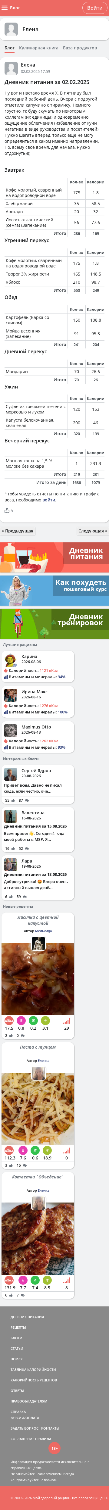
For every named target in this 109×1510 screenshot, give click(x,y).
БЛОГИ (16, 1338)
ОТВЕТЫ (17, 1390)
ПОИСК (17, 1359)
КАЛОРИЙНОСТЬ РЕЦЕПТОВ (34, 1380)
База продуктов (80, 48)
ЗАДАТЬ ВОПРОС (24, 1428)
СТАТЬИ (17, 1348)
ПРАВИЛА (43, 1439)
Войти (95, 8)
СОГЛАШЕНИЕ (22, 1439)
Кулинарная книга (38, 48)
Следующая (91, 531)
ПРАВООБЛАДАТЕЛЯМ (29, 1401)
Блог (10, 48)
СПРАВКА (18, 1411)
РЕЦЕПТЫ (18, 1327)
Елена (30, 29)
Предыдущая (18, 531)
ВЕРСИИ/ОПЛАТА (25, 1417)
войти (48, 500)
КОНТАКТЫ (50, 1428)
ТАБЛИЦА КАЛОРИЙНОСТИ (33, 1369)
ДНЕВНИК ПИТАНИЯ (27, 1317)
